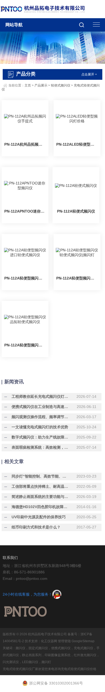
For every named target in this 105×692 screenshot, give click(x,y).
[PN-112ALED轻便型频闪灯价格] (77, 119)
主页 (27, 85)
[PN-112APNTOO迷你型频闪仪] (25, 186)
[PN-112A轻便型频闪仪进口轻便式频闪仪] (25, 252)
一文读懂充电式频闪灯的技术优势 (40, 427)
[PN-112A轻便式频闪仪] (75, 186)
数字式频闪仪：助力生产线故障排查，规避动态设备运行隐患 (40, 437)
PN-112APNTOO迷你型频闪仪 (25, 211)
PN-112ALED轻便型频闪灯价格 (77, 144)
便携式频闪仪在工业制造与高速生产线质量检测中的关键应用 (40, 406)
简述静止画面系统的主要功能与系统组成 (40, 496)
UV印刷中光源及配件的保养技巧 (39, 517)
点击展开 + (89, 74)
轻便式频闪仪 (60, 85)
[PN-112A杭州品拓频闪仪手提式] (25, 119)
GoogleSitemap (83, 641)
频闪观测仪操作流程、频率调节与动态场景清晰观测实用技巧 (40, 417)
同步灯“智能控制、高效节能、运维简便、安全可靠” (40, 476)
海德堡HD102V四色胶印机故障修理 (40, 507)
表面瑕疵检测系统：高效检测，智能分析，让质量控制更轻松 (40, 447)
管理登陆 (64, 641)
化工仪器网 (49, 641)
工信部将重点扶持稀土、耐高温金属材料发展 (40, 486)
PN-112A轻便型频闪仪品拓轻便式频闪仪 (25, 345)
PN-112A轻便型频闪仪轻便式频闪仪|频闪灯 (77, 278)
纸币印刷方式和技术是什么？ (36, 527)
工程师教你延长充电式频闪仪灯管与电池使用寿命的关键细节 (40, 396)
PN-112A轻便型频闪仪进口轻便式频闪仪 (25, 278)
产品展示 (40, 85)
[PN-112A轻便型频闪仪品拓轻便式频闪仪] (25, 319)
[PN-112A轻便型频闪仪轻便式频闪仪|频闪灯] (77, 252)
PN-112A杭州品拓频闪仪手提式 (25, 144)
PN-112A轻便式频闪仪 (76, 211)
